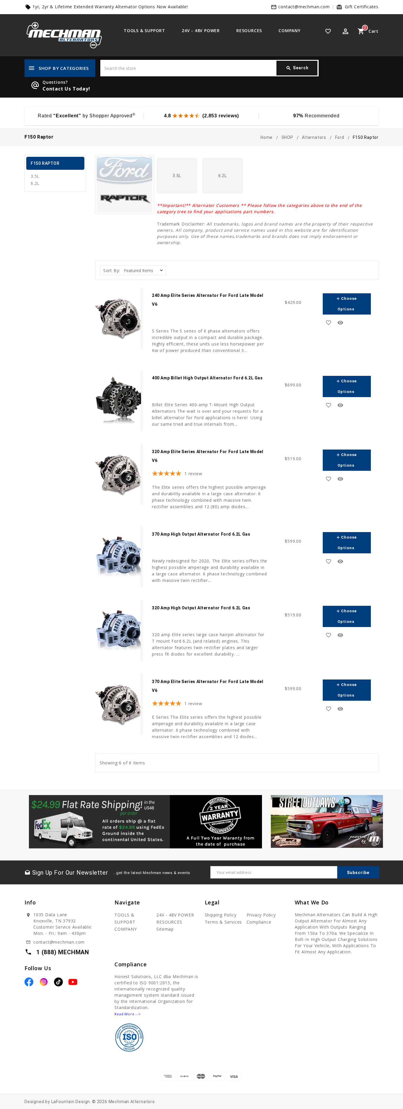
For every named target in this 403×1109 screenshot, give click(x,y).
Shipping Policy (221, 915)
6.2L (35, 183)
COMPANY (290, 30)
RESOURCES (249, 30)
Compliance (259, 922)
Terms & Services (223, 922)
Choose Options (346, 303)
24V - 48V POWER (201, 30)
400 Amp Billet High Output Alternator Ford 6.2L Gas (207, 378)
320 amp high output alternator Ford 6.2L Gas (201, 607)
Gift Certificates (362, 6)
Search (297, 68)
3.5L (35, 176)
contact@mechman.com (304, 6)
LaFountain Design (70, 1101)
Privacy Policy (261, 915)
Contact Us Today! (66, 89)
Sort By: (111, 270)
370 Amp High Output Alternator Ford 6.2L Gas (201, 534)
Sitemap (165, 929)
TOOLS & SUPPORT (144, 30)
